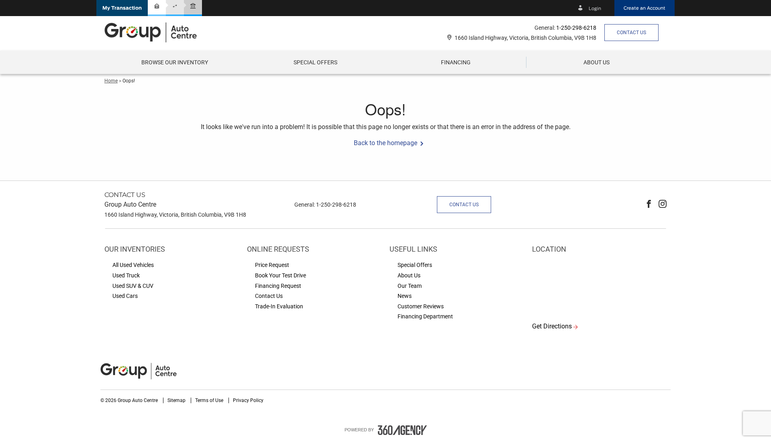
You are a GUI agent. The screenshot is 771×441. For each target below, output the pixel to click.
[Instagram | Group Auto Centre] (663, 204)
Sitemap (177, 400)
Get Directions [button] (552, 326)
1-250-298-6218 (576, 28)
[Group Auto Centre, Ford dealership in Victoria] (154, 32)
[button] (122, 8)
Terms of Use (209, 400)
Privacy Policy (248, 400)
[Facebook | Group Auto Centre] (649, 204)
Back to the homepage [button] (385, 143)
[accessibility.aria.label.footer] (402, 430)
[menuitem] (174, 62)
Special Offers (315, 62)
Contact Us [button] (631, 32)
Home (111, 81)
